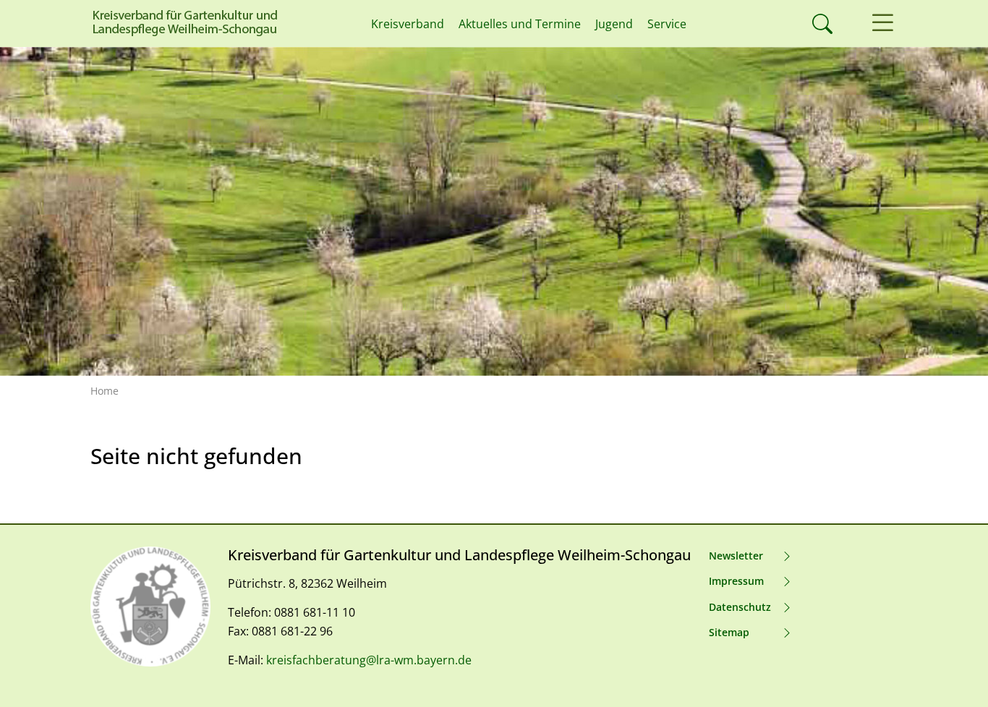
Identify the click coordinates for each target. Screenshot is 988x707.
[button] (882, 23)
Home (104, 391)
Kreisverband (407, 24)
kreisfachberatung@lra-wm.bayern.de (369, 660)
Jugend (614, 24)
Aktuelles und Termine (520, 24)
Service (666, 24)
